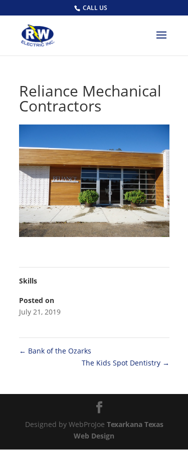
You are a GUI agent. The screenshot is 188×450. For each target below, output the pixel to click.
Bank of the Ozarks (55, 351)
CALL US (95, 8)
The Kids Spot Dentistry (125, 363)
